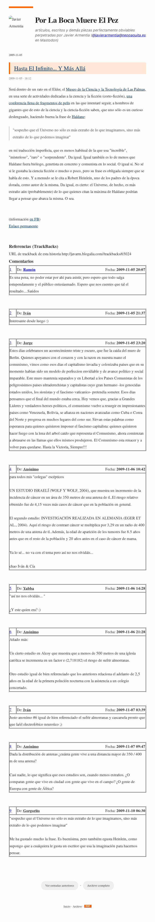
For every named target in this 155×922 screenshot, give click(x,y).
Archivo (77, 906)
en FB (34, 219)
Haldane (78, 116)
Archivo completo (98, 885)
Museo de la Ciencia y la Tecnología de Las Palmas (105, 89)
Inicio (67, 906)
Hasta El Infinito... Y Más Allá (49, 68)
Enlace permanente (23, 225)
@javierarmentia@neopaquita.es (119, 35)
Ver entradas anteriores (59, 885)
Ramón (29, 269)
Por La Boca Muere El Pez (76, 19)
